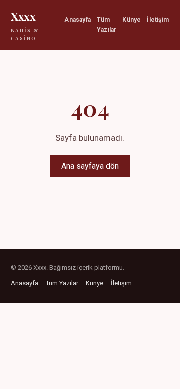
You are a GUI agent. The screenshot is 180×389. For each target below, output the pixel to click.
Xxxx (25, 25)
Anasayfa (77, 19)
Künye (131, 19)
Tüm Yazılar (106, 24)
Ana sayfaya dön (90, 166)
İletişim (158, 19)
